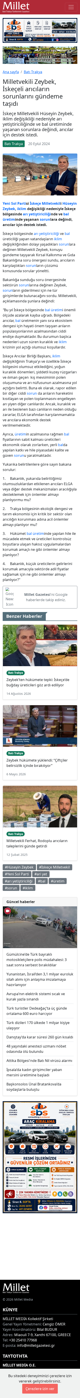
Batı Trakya (33, 71)
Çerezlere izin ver (40, 1388)
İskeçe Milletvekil (45, 203)
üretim (9, 219)
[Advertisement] (40, 1246)
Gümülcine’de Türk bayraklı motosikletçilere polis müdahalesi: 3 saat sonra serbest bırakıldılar (36, 959)
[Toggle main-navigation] (71, 7)
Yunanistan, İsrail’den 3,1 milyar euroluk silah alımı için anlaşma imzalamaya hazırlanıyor (39, 979)
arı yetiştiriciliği (37, 214)
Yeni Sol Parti (14, 203)
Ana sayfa (11, 71)
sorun (45, 219)
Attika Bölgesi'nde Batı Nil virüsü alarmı (39, 1060)
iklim (21, 208)
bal (66, 214)
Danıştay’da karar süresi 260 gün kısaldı (39, 1037)
